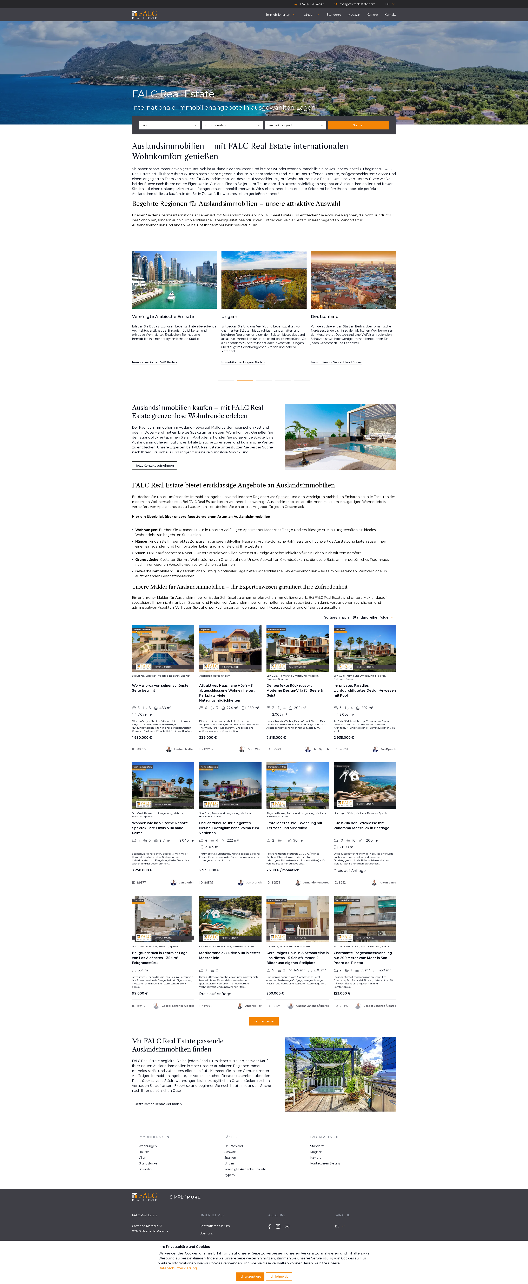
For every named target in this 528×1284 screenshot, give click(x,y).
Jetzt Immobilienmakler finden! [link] (159, 1104)
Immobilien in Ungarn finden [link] (153, 362)
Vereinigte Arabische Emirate (237, 1169)
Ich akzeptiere (250, 1276)
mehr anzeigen (264, 1021)
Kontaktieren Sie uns (323, 1163)
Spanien (230, 1158)
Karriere (315, 1158)
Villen (142, 1158)
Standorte (317, 1146)
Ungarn (229, 1163)
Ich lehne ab (279, 1276)
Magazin (316, 1152)
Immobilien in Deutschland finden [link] (247, 362)
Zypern (229, 1175)
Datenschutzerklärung (177, 1268)
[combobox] (169, 125)
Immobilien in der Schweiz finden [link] (336, 362)
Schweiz (230, 1152)
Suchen (358, 125)
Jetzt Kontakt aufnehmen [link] (155, 465)
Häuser (144, 1152)
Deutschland (233, 1146)
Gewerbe (145, 1169)
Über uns (206, 1233)
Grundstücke (148, 1163)
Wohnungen (148, 1146)
